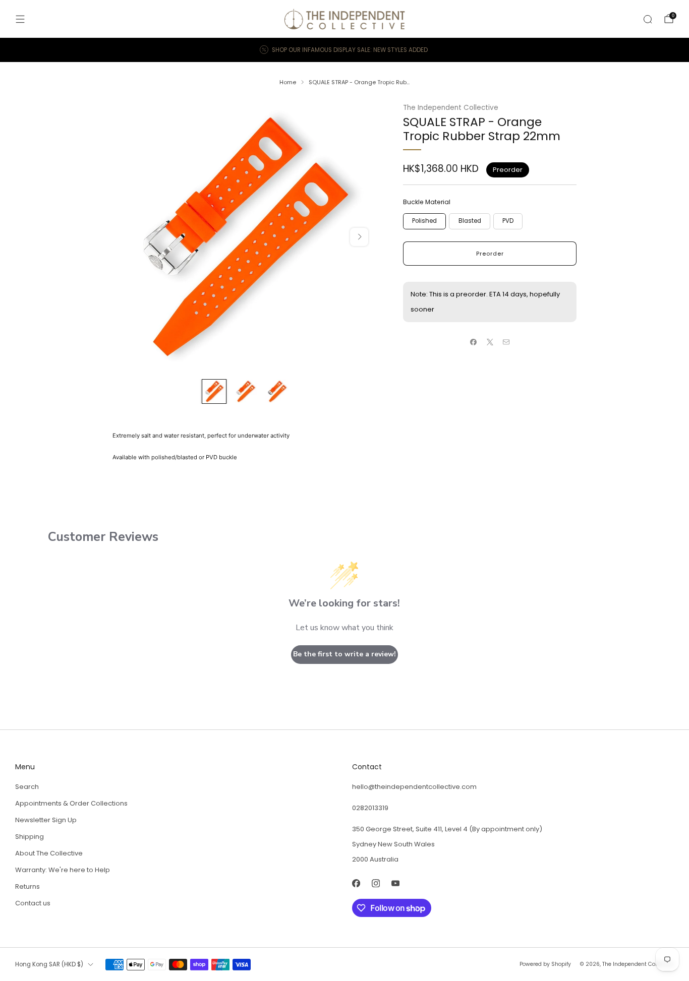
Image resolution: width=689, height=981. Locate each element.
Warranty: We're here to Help (62, 870)
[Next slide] (359, 237)
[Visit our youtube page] (395, 883)
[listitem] (344, 50)
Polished (424, 221)
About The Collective (49, 853)
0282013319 (370, 808)
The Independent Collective (450, 107)
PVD (507, 221)
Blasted (469, 221)
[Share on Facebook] (474, 342)
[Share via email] (506, 342)
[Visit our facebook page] (356, 883)
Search (27, 786)
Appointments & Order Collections (71, 803)
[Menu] (20, 19)
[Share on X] (490, 342)
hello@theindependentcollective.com (414, 786)
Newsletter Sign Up (46, 820)
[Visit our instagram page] (375, 883)
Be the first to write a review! (344, 654)
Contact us (32, 903)
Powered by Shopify (545, 964)
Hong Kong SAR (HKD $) (49, 964)
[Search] (648, 19)
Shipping (29, 836)
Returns (27, 886)
